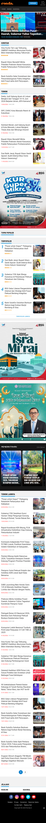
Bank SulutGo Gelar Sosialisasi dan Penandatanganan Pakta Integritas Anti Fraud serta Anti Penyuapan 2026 (16, 78)
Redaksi (10, 802)
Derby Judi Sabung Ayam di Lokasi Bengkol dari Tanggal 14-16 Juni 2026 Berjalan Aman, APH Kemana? (16, 98)
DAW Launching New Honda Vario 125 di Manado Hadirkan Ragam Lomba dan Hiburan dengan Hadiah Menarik (16, 587)
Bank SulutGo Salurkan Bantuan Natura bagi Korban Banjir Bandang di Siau (18, 305)
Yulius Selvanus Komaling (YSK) (12, 37)
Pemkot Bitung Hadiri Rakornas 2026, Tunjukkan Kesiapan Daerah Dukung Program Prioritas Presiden (11, 479)
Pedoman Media (33, 802)
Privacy (16, 802)
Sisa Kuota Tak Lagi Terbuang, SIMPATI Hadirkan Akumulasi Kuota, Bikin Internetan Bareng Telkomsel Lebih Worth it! (16, 50)
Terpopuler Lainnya (23, 316)
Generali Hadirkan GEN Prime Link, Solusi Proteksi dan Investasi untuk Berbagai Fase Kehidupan (15, 672)
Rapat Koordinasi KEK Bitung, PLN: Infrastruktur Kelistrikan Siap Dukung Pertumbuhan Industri (16, 530)
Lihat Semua (41, 447)
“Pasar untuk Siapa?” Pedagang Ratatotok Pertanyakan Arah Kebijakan (18, 248)
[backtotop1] (44, 808)
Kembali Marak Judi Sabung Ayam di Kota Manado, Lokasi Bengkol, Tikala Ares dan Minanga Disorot (15, 127)
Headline (4, 790)
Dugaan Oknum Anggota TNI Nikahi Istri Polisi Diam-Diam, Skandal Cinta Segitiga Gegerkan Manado (16, 758)
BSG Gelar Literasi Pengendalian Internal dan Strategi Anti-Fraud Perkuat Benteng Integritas (18, 291)
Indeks (9, 9)
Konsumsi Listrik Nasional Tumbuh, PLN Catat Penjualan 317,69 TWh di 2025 (16, 630)
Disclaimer (23, 802)
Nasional (16, 9)
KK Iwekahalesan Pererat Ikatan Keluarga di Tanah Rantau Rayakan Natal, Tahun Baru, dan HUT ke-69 (16, 687)
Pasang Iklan (28, 805)
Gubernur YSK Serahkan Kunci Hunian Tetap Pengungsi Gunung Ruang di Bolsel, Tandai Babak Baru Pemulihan (16, 516)
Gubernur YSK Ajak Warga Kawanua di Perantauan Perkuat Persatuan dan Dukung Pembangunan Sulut (18, 277)
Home (4, 9)
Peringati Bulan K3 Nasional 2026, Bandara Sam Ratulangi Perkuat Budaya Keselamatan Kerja (15, 615)
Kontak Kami (18, 805)
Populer (33, 3)
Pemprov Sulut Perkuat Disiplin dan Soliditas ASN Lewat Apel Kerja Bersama (32, 479)
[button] (37, 13)
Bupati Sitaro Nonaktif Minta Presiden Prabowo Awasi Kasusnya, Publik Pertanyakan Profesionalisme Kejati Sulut (16, 64)
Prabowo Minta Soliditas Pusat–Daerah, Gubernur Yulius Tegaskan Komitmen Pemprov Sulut (21, 34)
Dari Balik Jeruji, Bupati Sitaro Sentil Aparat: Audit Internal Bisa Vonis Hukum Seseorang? (16, 156)
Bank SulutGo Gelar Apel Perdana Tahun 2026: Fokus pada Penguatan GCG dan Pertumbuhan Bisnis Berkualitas (16, 744)
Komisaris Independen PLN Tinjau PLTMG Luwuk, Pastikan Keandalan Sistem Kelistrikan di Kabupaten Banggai (16, 544)
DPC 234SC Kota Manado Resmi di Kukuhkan (15, 112)
